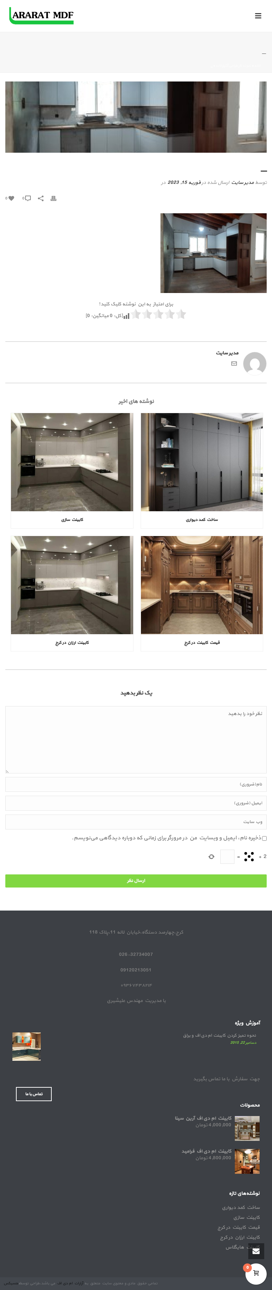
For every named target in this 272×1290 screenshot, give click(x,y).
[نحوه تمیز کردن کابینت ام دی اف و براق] (26, 1046)
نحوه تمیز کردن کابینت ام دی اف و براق (219, 1035)
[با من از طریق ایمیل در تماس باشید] (234, 365)
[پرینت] (57, 198)
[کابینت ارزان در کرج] (72, 585)
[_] (136, 117)
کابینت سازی (72, 520)
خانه (257, 65)
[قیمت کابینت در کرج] (202, 585)
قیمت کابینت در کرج (202, 643)
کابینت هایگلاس (242, 1247)
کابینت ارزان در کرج (72, 643)
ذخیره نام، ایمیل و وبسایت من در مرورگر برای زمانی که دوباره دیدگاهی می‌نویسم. (166, 838)
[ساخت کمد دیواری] (202, 462)
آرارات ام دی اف (69, 1283)
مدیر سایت (242, 182)
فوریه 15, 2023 (184, 182)
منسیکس (11, 1283)
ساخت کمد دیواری (202, 520)
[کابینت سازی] (72, 462)
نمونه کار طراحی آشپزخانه (233, 65)
